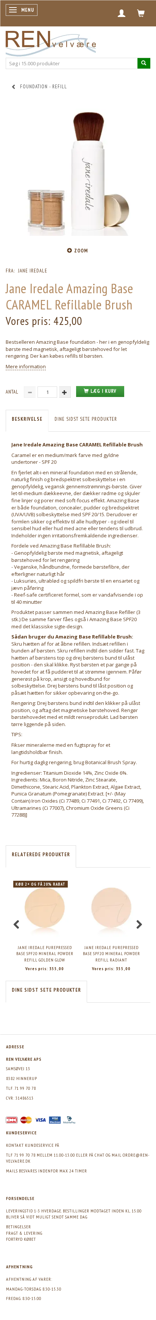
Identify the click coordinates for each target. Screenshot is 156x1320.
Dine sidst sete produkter (86, 419)
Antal (13, 392)
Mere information (26, 366)
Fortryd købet (21, 1239)
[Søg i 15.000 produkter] (143, 63)
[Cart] (141, 13)
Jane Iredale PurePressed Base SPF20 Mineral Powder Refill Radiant (111, 954)
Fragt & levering (24, 1233)
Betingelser (18, 1226)
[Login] (121, 13)
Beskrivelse (27, 419)
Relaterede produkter (41, 854)
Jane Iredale (32, 271)
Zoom (81, 251)
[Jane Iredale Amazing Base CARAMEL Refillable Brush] (78, 172)
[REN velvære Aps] (51, 42)
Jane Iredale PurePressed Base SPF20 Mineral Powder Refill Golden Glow (44, 954)
